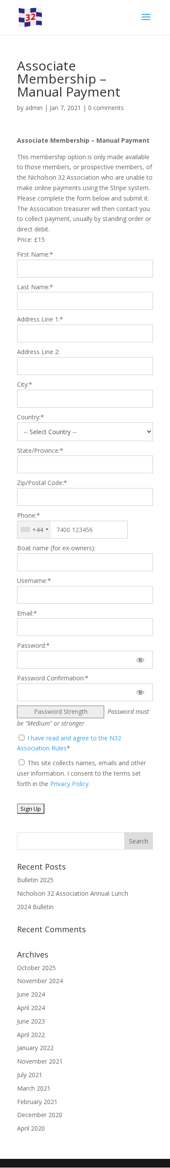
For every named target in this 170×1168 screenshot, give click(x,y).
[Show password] (140, 660)
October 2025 (36, 968)
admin (34, 108)
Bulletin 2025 (35, 880)
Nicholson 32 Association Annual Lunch (72, 893)
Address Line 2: (38, 352)
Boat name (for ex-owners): (56, 548)
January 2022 (35, 1048)
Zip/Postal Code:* (42, 483)
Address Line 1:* (40, 319)
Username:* (34, 580)
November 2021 (40, 1061)
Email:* (27, 613)
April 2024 (31, 1008)
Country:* (30, 417)
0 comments (106, 108)
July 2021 (29, 1075)
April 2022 (31, 1035)
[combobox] (34, 529)
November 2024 (40, 981)
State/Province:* (40, 450)
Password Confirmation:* (52, 678)
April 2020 (31, 1128)
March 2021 (34, 1088)
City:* (24, 384)
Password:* (33, 645)
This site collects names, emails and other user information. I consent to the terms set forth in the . (81, 773)
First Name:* (35, 254)
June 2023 (31, 1021)
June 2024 (31, 994)
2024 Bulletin (35, 907)
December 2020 (39, 1115)
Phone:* (28, 515)
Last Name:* (35, 287)
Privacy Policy (69, 784)
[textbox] (72, 530)
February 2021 (37, 1102)
